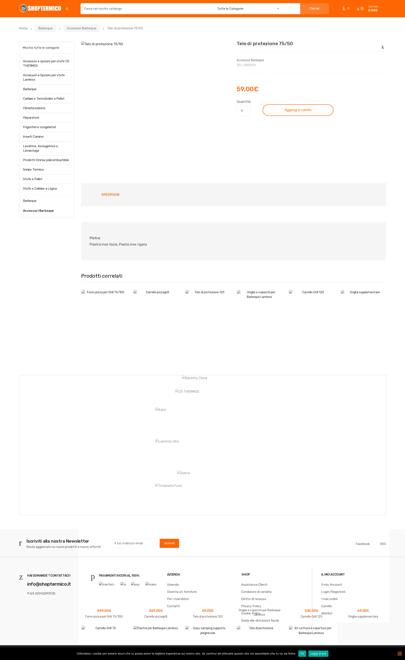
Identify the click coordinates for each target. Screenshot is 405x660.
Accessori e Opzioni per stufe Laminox (44, 77)
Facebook (363, 544)
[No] (400, 654)
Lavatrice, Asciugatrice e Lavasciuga (40, 148)
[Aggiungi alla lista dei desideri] (382, 46)
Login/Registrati (333, 592)
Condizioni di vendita (256, 592)
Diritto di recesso (253, 599)
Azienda (173, 585)
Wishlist (326, 613)
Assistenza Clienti (254, 585)
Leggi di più (318, 653)
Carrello (326, 606)
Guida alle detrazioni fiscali (260, 620)
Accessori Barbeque (81, 28)
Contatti (173, 606)
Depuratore (31, 118)
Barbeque (45, 28)
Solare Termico (33, 169)
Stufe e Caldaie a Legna (40, 188)
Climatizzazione (34, 108)
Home (23, 28)
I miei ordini (329, 599)
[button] (224, 160)
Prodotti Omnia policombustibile (46, 160)
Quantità (244, 102)
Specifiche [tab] (110, 195)
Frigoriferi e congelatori (39, 127)
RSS (383, 544)
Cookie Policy (250, 613)
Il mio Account (331, 585)
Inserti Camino (33, 137)
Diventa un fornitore (182, 592)
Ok (302, 653)
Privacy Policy (251, 606)
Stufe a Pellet (32, 179)
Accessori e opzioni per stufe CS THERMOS (46, 63)
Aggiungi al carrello (298, 110)
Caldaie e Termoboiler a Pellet (44, 98)
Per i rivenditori (178, 599)
